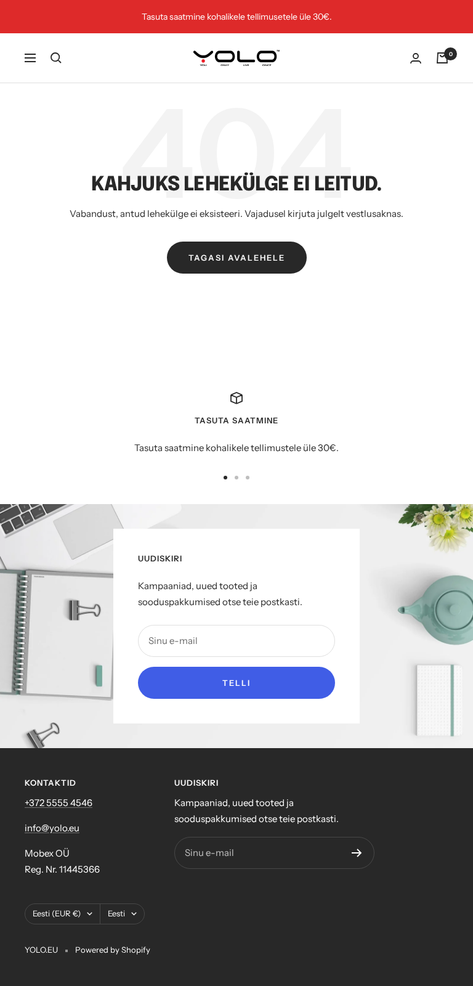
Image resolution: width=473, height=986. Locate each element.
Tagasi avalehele (236, 258)
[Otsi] (56, 57)
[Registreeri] (357, 853)
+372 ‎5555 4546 (58, 803)
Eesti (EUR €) (57, 913)
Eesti (116, 913)
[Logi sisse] (415, 58)
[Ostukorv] (442, 57)
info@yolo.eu (52, 828)
